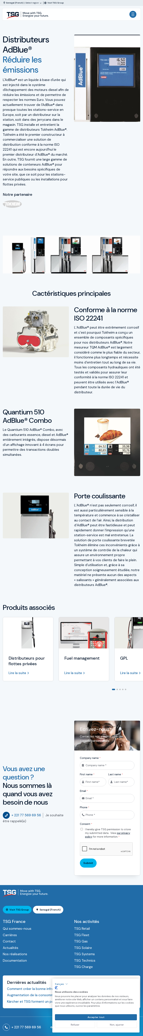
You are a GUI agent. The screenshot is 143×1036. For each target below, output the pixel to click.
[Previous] (132, 689)
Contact (9, 941)
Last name (115, 774)
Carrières (10, 935)
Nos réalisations (15, 954)
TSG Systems (84, 954)
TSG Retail (82, 928)
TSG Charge (83, 967)
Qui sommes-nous (17, 928)
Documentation (15, 960)
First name (87, 774)
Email (84, 791)
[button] (61, 984)
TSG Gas (81, 941)
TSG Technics (84, 960)
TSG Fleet (81, 935)
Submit (88, 863)
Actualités (10, 948)
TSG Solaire (83, 948)
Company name (90, 758)
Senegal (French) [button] (50, 909)
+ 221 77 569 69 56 (26, 815)
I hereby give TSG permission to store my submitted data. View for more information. (108, 833)
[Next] (137, 689)
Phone (84, 807)
